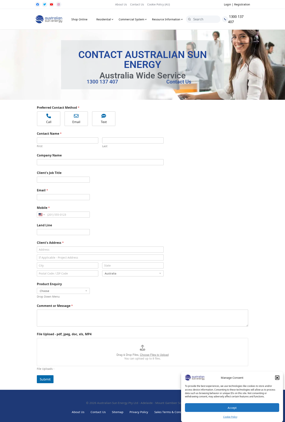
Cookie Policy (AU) (158, 4)
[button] (277, 377)
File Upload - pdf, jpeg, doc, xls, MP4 (64, 334)
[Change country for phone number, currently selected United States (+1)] (41, 215)
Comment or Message (55, 306)
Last (104, 146)
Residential (103, 19)
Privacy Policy (139, 412)
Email (42, 190)
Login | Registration (237, 4)
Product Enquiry (49, 284)
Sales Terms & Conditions (171, 412)
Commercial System (131, 19)
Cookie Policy (230, 417)
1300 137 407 (236, 19)
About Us (121, 4)
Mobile (43, 208)
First (39, 146)
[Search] (189, 19)
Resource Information (166, 19)
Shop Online (79, 19)
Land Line (44, 225)
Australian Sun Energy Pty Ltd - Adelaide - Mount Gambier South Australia (148, 403)
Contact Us (137, 4)
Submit (45, 379)
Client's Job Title (49, 173)
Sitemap (117, 412)
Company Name (49, 155)
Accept (232, 408)
